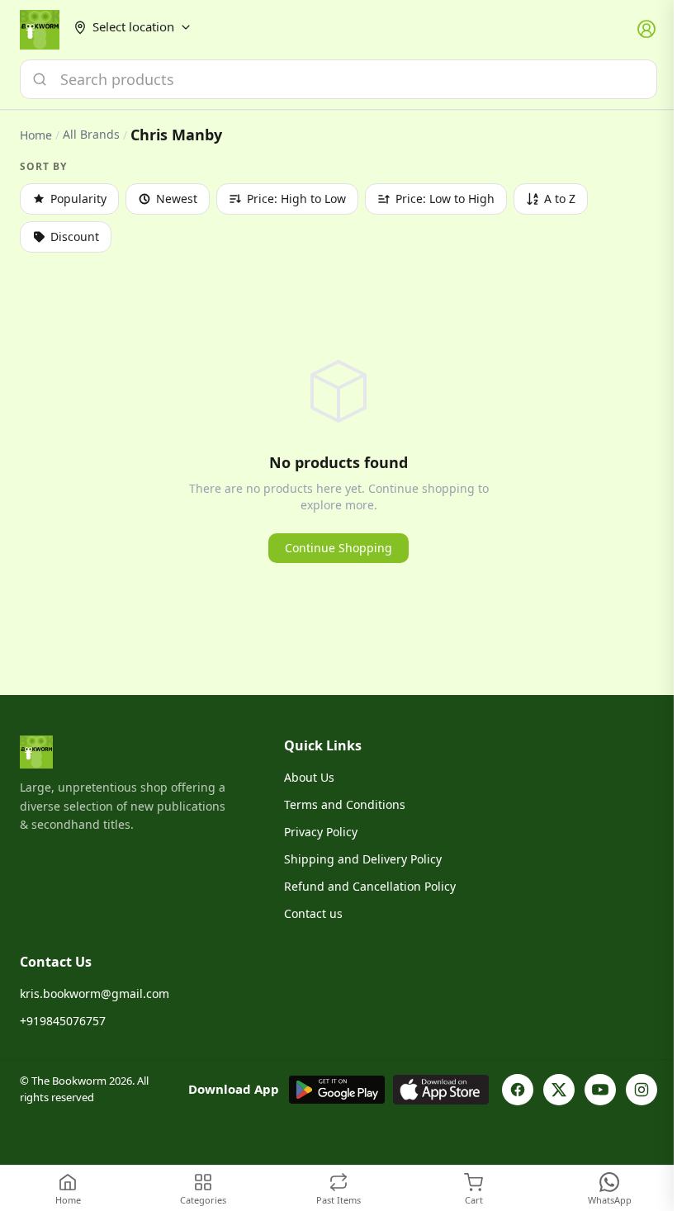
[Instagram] (641, 1089)
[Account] (647, 30)
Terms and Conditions (344, 804)
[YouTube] (600, 1089)
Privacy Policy (320, 832)
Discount (74, 236)
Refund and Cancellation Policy (370, 886)
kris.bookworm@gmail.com (94, 993)
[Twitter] (559, 1089)
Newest (176, 198)
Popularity (78, 198)
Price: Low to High (445, 198)
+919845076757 (63, 1021)
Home (36, 135)
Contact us (313, 913)
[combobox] (338, 79)
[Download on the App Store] (441, 1089)
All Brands (91, 134)
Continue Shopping (338, 548)
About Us (309, 777)
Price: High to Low (296, 198)
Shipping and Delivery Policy (363, 859)
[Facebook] (517, 1089)
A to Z (559, 198)
